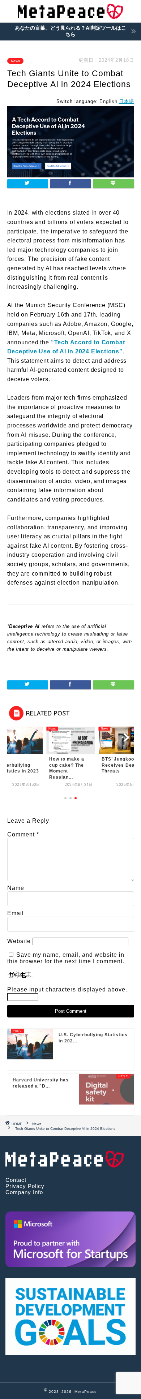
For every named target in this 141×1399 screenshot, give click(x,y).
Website (19, 941)
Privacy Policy (24, 1186)
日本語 (126, 101)
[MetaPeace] (70, 15)
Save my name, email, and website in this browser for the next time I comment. (65, 958)
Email (15, 913)
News (15, 61)
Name (15, 888)
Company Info (24, 1192)
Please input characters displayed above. (67, 989)
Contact (15, 1180)
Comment (23, 834)
